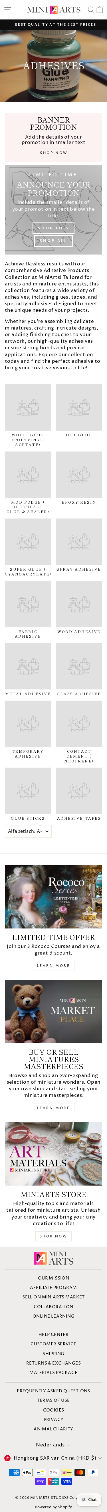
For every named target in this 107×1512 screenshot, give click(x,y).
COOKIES (53, 1410)
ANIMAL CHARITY (53, 1429)
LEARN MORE (53, 965)
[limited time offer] (53, 897)
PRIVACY (54, 1420)
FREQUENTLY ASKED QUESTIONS (53, 1391)
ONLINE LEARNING (53, 1316)
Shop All (53, 240)
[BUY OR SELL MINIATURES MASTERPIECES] (53, 1011)
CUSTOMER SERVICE (53, 1344)
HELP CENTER (54, 1335)
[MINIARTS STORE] (53, 1154)
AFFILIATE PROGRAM (53, 1288)
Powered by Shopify (53, 1507)
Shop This (53, 228)
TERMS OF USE (53, 1400)
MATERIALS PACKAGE (53, 1373)
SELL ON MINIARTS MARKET (53, 1297)
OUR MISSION (53, 1278)
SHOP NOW (54, 1236)
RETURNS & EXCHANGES (53, 1363)
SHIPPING (53, 1354)
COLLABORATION (53, 1307)
